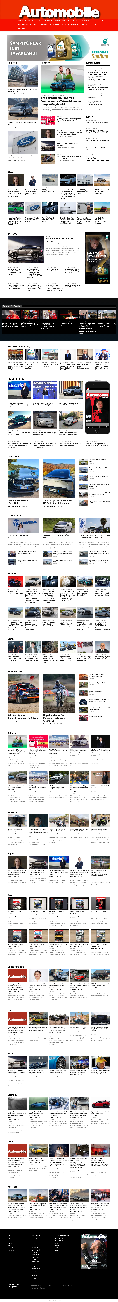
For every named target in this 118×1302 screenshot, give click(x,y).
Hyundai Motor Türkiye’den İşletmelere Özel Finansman (100, 220)
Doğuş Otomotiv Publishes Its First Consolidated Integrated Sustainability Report (79, 872)
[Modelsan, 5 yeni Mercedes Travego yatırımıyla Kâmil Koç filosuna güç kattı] (83, 562)
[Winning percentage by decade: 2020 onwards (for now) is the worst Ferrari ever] (49, 314)
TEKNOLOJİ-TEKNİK (45, 25)
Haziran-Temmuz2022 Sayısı (58, 944)
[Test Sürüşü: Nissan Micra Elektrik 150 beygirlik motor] (83, 487)
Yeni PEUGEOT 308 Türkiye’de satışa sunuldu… (19, 434)
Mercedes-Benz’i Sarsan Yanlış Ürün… (15, 592)
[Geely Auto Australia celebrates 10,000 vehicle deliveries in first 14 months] (100, 1195)
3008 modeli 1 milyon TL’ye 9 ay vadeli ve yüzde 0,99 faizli (97, 72)
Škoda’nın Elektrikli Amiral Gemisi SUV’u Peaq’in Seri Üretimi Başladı (14, 271)
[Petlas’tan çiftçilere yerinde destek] (102, 647)
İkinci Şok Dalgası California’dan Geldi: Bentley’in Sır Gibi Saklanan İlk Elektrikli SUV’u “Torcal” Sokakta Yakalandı (35, 273)
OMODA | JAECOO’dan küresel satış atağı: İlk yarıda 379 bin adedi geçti (34, 287)
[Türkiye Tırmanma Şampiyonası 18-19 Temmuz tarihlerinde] (83, 710)
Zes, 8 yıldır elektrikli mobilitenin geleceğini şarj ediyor (18, 405)
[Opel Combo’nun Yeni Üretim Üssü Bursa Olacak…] (59, 525)
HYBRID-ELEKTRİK (60, 20)
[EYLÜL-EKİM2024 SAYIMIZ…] (38, 903)
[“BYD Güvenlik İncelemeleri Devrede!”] (85, 582)
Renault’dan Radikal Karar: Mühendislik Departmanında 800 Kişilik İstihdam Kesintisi (14, 221)
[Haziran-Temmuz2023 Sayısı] (100, 903)
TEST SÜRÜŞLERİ (72, 20)
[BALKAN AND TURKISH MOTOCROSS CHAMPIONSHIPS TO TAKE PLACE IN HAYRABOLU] (100, 862)
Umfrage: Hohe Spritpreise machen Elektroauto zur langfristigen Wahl (37, 1113)
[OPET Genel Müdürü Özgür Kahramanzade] (85, 355)
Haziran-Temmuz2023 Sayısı (100, 912)
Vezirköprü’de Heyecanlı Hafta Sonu (99, 683)
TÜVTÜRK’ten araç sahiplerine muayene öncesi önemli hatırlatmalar (58, 752)
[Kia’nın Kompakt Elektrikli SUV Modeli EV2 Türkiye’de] (71, 390)
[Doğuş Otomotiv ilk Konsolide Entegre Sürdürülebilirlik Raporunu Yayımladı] (33, 180)
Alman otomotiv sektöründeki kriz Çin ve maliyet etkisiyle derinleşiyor (84, 220)
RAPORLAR (21, 29)
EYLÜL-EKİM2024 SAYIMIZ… (37, 912)
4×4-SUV (30, 20)
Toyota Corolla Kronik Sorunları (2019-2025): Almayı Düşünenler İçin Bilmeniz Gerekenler (102, 626)
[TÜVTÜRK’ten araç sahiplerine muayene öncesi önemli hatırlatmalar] (59, 741)
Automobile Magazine (13, 93)
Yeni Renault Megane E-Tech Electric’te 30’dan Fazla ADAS (97, 445)
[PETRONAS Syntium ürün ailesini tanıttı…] (33, 355)
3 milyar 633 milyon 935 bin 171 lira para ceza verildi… (85, 658)
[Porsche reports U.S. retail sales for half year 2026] (79, 1018)
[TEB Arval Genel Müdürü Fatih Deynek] (100, 777)
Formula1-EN (5, 321)
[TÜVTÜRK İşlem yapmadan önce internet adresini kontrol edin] (38, 777)
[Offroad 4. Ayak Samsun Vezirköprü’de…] (83, 693)
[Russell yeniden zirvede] (83, 718)
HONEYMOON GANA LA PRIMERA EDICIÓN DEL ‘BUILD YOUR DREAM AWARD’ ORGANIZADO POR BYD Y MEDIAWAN (59, 1162)
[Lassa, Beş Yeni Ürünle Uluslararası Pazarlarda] (15, 647)
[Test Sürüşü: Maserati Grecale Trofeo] (83, 478)
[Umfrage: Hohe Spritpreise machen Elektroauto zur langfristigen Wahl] (38, 1103)
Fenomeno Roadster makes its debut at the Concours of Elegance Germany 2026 (38, 1029)
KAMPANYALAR (47, 20)
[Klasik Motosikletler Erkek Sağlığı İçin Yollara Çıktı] (59, 821)
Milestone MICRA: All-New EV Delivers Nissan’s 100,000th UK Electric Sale (79, 985)
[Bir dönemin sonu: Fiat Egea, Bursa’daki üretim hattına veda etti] (79, 777)
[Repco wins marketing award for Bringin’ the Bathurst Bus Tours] (38, 1195)
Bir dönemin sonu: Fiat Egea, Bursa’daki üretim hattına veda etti (79, 787)
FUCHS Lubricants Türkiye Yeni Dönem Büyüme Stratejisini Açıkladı (102, 367)
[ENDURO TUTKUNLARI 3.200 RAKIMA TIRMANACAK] (79, 821)
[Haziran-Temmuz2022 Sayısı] (59, 936)
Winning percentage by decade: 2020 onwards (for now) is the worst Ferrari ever (48, 325)
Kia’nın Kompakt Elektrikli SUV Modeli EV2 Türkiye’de (70, 404)
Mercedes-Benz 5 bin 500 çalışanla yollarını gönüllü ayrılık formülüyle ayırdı (67, 220)
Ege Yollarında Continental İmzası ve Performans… (67, 658)
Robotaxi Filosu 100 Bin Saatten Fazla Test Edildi (68, 434)
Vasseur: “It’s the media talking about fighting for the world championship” (11, 324)
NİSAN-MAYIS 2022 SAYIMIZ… (79, 944)
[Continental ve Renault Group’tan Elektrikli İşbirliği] (33, 647)
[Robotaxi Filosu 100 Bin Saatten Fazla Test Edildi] (71, 420)
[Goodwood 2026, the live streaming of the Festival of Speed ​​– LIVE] (107, 314)
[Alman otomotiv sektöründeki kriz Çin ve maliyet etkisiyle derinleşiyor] (85, 208)
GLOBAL (38, 20)
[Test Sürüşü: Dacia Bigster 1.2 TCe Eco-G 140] (83, 470)
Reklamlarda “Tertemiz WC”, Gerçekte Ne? (98, 148)
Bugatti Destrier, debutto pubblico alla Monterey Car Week (37, 1072)
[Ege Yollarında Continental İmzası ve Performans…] (68, 647)
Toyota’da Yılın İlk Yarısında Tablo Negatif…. (48, 219)
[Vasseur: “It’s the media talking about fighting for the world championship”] (11, 314)
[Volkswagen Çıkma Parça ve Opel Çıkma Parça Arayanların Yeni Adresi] (48, 121)
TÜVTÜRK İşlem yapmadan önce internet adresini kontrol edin (37, 787)
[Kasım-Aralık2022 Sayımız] (17, 936)
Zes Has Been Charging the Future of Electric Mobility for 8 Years (58, 872)
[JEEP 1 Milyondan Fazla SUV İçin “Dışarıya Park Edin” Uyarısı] (50, 612)
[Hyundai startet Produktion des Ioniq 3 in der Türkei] (100, 1103)
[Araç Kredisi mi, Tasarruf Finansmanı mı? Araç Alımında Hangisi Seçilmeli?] (62, 79)
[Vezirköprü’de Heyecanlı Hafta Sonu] (83, 685)
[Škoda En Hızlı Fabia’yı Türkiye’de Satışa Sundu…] (59, 777)
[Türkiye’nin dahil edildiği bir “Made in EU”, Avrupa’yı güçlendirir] (12, 554)
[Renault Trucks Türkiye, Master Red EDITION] (12, 562)
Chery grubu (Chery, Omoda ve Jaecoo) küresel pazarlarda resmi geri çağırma (102, 594)
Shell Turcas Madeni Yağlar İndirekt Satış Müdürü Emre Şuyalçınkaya (15, 367)
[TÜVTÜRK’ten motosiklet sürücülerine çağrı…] (17, 821)
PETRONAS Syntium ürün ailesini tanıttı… (32, 366)
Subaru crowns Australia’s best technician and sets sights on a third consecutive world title (58, 1205)
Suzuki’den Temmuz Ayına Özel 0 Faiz (97, 80)
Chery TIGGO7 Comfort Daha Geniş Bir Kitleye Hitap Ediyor (72, 270)
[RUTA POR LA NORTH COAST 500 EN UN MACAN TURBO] (38, 1150)
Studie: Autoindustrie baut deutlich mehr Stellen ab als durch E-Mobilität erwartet (78, 1113)
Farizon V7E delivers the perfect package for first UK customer (57, 985)
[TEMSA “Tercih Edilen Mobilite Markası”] (23, 525)
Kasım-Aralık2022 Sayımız (15, 944)
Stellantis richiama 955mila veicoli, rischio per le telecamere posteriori (57, 1072)
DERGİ (94, 25)
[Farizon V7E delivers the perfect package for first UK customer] (59, 975)
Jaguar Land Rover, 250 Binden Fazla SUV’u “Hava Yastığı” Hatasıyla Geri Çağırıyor (15, 626)
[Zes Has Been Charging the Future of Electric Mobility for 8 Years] (59, 862)
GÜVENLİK (56, 25)
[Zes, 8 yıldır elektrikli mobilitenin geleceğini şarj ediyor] (19, 390)
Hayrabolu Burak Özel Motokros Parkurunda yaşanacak (54, 718)
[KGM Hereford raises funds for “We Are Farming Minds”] (100, 975)
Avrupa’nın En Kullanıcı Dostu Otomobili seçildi (72, 286)
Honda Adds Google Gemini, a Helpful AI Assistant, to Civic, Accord (100, 1029)
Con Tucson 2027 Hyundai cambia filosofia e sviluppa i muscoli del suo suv (16, 1072)
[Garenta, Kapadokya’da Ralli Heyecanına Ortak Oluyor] (83, 677)
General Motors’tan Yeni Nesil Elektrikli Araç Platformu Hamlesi (16, 286)
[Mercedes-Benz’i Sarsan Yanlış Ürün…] (15, 582)
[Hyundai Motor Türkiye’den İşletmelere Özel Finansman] (102, 208)
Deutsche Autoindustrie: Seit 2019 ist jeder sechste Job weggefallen (58, 1113)
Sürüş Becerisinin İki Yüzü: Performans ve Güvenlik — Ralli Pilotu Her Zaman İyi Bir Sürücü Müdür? (98, 131)
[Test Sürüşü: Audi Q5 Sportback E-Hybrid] (83, 462)
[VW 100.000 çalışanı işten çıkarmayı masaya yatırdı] (85, 180)
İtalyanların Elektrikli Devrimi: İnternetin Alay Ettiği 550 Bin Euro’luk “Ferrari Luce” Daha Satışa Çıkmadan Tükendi (67, 194)
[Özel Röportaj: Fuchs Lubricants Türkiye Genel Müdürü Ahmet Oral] (68, 355)
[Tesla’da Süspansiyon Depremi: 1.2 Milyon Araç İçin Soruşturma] (33, 612)
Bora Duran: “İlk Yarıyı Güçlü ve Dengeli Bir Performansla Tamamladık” (45, 445)
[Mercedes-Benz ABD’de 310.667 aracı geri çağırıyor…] (68, 612)
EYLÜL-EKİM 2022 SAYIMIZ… (37, 944)
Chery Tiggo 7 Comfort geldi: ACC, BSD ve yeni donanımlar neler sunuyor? (84, 626)
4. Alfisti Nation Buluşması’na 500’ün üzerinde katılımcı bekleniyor (16, 787)
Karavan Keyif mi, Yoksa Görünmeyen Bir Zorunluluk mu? (98, 157)
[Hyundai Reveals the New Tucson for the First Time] (38, 862)
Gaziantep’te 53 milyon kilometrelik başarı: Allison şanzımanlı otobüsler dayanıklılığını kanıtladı (62, 553)
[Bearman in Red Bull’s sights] (68, 314)
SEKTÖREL (33, 25)
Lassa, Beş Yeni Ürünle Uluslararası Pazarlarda (15, 658)
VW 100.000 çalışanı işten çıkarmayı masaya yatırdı (83, 191)
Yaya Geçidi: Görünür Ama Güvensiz (97, 140)
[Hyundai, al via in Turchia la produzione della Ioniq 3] (79, 1062)
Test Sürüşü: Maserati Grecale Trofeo (99, 476)
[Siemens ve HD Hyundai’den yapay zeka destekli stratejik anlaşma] (23, 76)
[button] (103, 21)
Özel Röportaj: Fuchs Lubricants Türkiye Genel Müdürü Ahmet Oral (67, 367)
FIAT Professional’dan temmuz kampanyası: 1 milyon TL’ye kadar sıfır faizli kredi (99, 553)
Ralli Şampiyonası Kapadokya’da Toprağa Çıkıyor (69, 157)
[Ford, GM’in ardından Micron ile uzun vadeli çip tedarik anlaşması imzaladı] (23, 142)
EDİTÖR (88, 120)
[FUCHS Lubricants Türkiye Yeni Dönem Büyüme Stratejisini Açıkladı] (102, 355)
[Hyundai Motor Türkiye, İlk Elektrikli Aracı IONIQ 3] (45, 390)
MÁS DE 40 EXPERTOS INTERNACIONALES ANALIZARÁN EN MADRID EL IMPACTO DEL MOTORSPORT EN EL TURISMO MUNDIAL (100, 1162)
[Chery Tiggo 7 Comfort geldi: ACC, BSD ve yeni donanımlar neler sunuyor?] (85, 612)
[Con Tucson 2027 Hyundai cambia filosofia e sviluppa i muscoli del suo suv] (17, 1062)
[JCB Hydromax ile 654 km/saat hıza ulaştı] (50, 180)
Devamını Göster (98, 110)
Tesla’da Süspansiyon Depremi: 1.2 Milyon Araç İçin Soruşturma (32, 626)
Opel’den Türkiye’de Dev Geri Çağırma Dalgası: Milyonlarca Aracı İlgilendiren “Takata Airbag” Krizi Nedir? (67, 596)
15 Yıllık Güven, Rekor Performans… (97, 122)
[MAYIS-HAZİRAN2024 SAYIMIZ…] (79, 903)
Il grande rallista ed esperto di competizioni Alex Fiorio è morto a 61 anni (100, 1072)
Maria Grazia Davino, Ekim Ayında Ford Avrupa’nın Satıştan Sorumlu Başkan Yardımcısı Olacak (69, 133)
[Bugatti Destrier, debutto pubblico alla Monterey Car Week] (38, 1062)
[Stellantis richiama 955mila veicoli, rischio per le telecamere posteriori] (59, 1062)
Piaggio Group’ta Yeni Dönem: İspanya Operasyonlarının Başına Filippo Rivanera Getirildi (38, 831)
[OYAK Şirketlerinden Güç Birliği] (50, 355)
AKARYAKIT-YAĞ (23, 25)
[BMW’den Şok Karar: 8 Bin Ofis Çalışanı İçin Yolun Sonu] (102, 180)
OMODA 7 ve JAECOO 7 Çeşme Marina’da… (53, 270)
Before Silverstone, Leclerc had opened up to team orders (30, 324)
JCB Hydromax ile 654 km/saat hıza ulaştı (49, 190)
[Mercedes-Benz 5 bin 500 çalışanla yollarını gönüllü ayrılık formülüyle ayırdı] (68, 208)
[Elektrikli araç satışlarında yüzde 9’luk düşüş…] (79, 741)
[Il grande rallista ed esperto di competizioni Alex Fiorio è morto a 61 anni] (100, 1062)
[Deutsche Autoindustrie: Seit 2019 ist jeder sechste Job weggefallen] (59, 1103)
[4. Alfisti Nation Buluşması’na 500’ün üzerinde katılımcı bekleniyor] (17, 777)
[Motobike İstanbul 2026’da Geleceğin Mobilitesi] (100, 821)
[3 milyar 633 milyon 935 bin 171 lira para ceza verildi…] (85, 647)
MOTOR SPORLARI (73, 25)
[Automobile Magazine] (59, 9)
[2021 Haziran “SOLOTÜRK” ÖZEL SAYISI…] (100, 936)
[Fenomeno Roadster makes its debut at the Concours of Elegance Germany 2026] (38, 1018)
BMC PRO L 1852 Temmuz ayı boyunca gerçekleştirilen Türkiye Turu (94, 536)
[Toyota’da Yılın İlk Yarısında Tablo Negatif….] (50, 208)
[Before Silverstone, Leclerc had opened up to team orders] (30, 314)
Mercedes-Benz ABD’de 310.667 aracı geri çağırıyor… (67, 624)
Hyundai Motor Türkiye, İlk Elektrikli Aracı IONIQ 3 (43, 404)
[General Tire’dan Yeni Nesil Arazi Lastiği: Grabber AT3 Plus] (50, 647)
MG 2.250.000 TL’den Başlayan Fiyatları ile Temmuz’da (98, 88)
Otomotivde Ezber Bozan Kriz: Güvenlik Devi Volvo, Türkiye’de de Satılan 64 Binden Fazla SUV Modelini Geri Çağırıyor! (32, 596)
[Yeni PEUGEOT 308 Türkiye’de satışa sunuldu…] (19, 420)
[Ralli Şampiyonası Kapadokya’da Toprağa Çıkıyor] (48, 159)
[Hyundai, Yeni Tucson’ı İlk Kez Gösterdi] (48, 146)
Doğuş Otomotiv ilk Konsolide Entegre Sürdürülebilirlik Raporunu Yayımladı (31, 192)
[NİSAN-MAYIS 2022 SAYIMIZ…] (79, 936)
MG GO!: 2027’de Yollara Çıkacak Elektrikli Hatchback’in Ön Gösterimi (19, 445)
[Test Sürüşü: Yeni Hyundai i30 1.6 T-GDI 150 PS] (83, 503)
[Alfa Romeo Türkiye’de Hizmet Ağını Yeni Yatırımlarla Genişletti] (100, 741)
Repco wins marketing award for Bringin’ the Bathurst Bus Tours (37, 1205)
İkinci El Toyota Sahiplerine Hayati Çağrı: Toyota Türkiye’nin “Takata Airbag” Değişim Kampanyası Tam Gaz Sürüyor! (49, 596)
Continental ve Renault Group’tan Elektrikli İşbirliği (32, 658)
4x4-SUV (59, 141)
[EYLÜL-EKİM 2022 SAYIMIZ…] (38, 936)
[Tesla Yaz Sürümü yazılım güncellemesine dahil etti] (23, 109)
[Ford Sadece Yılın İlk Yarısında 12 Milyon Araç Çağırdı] (33, 208)
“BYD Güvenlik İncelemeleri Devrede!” (82, 593)
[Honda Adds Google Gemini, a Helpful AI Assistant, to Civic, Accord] (100, 1018)
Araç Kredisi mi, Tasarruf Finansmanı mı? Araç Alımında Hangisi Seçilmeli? (61, 101)
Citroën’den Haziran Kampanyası (95, 105)
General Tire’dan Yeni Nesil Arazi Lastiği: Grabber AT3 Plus (50, 659)
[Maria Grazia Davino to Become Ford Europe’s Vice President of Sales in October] (17, 862)
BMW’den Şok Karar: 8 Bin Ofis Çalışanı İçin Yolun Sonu (101, 191)
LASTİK (64, 25)
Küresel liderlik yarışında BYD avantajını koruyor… (71, 445)
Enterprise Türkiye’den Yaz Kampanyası (97, 97)
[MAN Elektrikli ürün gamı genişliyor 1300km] (47, 562)
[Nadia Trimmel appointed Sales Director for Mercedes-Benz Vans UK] (38, 975)
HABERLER (21, 20)
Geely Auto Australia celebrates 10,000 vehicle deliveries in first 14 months (100, 1205)
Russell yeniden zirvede (95, 716)
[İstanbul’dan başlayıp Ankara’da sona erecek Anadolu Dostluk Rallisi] (83, 702)
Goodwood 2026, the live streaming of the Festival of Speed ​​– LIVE (107, 324)
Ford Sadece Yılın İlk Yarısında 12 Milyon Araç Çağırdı (32, 219)
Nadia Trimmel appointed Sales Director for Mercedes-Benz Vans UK (38, 985)
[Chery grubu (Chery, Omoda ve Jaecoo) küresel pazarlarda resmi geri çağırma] (102, 582)
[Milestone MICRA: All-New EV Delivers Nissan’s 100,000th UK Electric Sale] (79, 975)
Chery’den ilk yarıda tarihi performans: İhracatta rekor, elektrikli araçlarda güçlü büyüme (54, 287)
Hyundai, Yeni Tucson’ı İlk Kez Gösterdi (68, 145)
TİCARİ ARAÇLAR (85, 20)
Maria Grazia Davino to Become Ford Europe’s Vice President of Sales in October (17, 872)
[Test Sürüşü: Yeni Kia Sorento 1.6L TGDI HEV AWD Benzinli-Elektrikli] (83, 495)
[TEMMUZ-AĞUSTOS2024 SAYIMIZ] (59, 903)
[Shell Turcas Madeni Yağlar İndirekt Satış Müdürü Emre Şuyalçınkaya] (15, 355)
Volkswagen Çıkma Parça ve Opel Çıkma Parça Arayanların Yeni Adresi (69, 120)
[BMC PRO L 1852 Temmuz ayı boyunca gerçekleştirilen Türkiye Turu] (94, 525)
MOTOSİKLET (86, 25)
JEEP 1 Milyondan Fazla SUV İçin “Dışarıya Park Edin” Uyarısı (50, 625)
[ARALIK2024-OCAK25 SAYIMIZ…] (17, 903)
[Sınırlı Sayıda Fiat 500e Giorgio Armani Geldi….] (45, 420)
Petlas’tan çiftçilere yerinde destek (102, 658)
